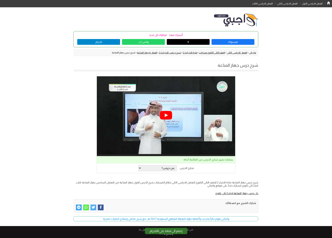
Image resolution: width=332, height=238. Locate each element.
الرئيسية (328, 2)
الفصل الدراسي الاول (312, 3)
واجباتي (252, 52)
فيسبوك (233, 41)
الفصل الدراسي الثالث (262, 3)
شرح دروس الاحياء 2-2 (170, 52)
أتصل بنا (143, 229)
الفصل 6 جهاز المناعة (147, 52)
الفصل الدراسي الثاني (287, 3)
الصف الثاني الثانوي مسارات (212, 52)
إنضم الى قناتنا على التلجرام (166, 231)
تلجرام (98, 41)
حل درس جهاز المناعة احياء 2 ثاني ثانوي (236, 193)
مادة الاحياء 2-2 (190, 52)
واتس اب (143, 41)
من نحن (188, 229)
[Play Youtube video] (166, 115)
